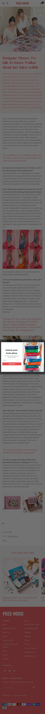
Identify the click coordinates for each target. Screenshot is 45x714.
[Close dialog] (42, 344)
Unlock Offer (12, 364)
